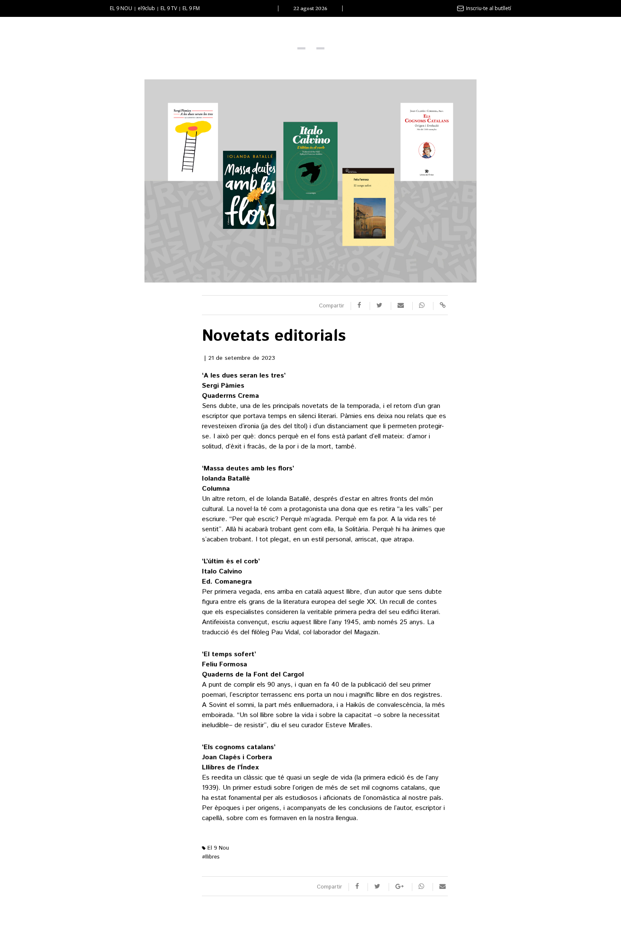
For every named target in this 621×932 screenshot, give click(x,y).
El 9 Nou (217, 848)
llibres (211, 857)
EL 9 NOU (121, 8)
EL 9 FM (191, 8)
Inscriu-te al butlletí (488, 8)
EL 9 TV (169, 8)
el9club (146, 8)
